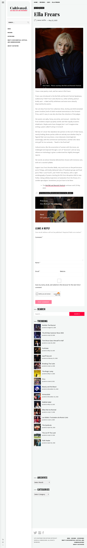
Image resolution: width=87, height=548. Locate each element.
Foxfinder (45, 348)
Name (37, 263)
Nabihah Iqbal (46, 402)
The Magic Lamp (47, 371)
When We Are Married (49, 410)
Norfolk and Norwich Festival (55, 185)
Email (37, 271)
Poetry (36, 8)
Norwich (70, 193)
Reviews (10, 32)
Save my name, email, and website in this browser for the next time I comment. (58, 286)
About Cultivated (13, 46)
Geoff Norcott (47, 356)
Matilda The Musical (48, 325)
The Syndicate (47, 425)
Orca (43, 379)
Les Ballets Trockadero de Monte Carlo (55, 417)
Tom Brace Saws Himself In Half (53, 341)
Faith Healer (46, 440)
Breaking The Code (48, 364)
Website (62, 271)
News (9, 29)
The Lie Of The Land (49, 433)
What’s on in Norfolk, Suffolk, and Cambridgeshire (17, 41)
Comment (39, 237)
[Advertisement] (59, 460)
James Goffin (41, 20)
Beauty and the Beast (49, 387)
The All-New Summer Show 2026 (53, 333)
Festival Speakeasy (44, 193)
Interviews (11, 36)
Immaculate (46, 394)
